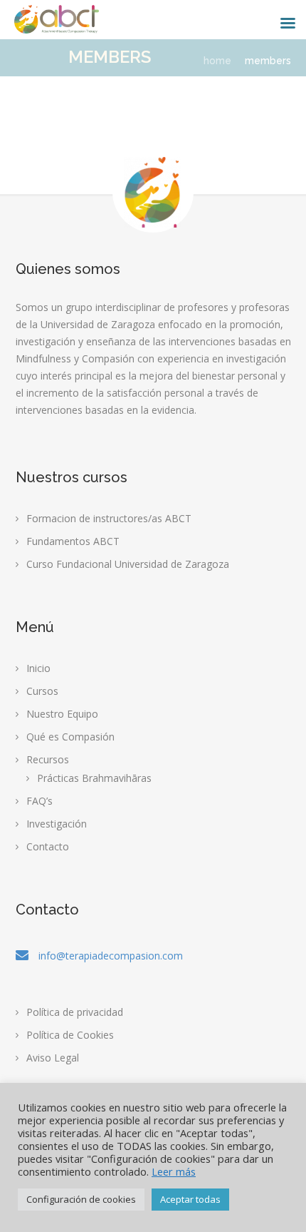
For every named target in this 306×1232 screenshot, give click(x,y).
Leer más (174, 1171)
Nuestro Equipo (62, 714)
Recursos (47, 759)
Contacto (47, 846)
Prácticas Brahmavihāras (94, 778)
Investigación (56, 823)
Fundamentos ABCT (73, 541)
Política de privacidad (74, 1012)
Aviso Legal (52, 1057)
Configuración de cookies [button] (81, 1199)
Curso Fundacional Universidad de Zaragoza (127, 564)
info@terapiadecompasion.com (110, 955)
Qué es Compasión (70, 736)
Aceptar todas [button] (190, 1199)
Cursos (42, 691)
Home (217, 60)
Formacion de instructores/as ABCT (108, 518)
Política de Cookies (70, 1035)
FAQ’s (39, 801)
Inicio (38, 668)
